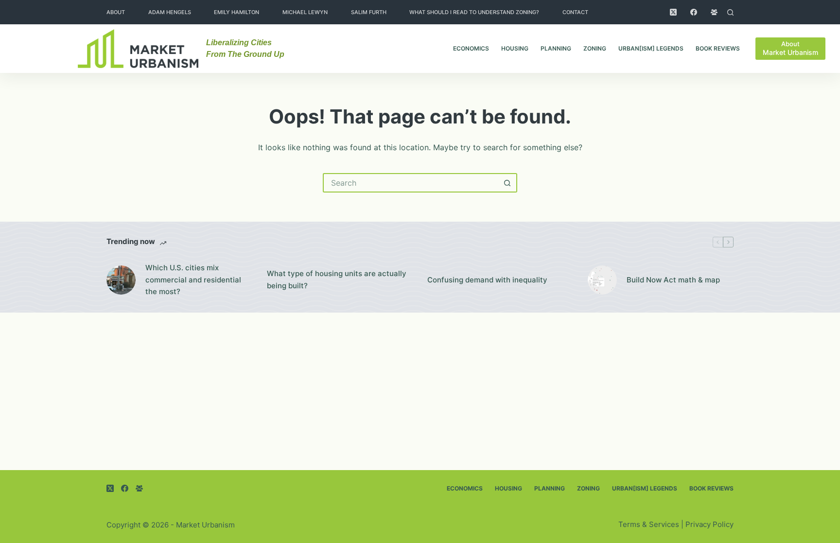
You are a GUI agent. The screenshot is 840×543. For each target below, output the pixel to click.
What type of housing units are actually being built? (336, 279)
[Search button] (507, 183)
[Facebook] (693, 12)
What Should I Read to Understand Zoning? (474, 12)
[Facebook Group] (714, 12)
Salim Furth (368, 12)
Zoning (594, 48)
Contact (575, 12)
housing (514, 48)
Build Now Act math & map (673, 279)
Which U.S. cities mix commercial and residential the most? (193, 280)
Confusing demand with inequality (487, 279)
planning (556, 48)
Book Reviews (718, 48)
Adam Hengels (169, 12)
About (115, 12)
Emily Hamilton (236, 12)
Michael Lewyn (305, 12)
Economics (471, 48)
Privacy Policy (709, 524)
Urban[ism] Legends (650, 48)
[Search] (730, 12)
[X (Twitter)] (673, 12)
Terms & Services (648, 524)
